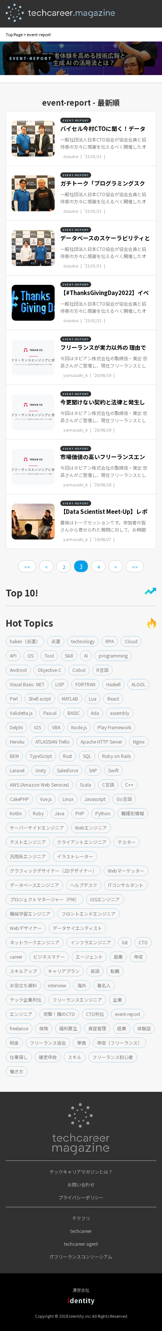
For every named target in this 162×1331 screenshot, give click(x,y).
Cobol (79, 670)
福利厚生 (68, 1028)
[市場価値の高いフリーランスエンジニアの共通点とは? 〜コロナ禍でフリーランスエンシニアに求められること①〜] (33, 465)
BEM (14, 756)
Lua (92, 698)
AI (86, 655)
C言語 (108, 784)
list (125, 942)
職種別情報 (132, 813)
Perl (14, 698)
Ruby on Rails (116, 756)
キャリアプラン (63, 971)
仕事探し (19, 1057)
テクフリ (81, 1218)
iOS (37, 727)
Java (59, 813)
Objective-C (49, 670)
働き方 (16, 1071)
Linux (68, 799)
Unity (40, 770)
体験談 (144, 1028)
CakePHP (19, 799)
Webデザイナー (26, 928)
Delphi (16, 727)
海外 (81, 985)
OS (31, 655)
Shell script (40, 698)
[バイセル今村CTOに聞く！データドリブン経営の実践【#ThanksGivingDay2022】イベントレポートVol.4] (33, 137)
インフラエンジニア (90, 942)
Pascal (50, 713)
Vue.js (46, 799)
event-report (127, 1014)
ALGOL (138, 684)
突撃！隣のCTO (59, 1014)
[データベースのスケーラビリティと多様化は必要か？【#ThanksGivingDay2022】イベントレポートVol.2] (33, 247)
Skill (69, 655)
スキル (74, 1057)
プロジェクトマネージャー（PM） (44, 899)
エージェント (89, 956)
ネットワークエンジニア (35, 942)
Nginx (139, 741)
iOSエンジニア (105, 899)
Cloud (131, 641)
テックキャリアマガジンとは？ (81, 1171)
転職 (114, 971)
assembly (119, 713)
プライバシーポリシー (81, 1197)
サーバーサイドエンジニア (37, 827)
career (16, 956)
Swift (113, 770)
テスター (127, 842)
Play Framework (114, 727)
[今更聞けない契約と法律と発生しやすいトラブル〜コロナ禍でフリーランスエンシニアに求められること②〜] (33, 411)
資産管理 (97, 1028)
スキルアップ (23, 971)
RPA (109, 641)
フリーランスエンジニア (77, 999)
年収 (138, 956)
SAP (93, 770)
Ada (95, 713)
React (113, 698)
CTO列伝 (95, 1014)
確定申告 (48, 1057)
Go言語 (124, 799)
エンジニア (21, 1014)
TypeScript (41, 756)
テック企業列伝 (25, 999)
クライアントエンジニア (82, 842)
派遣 (55, 641)
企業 (117, 999)
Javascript (94, 799)
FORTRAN (85, 684)
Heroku (17, 741)
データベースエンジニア (34, 885)
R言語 (102, 670)
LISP (59, 684)
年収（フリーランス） (119, 1042)
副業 (118, 956)
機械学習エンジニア (30, 913)
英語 (94, 971)
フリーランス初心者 (112, 1057)
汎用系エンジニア (28, 856)
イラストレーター (75, 856)
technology (83, 641)
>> (135, 566)
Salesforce (67, 770)
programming (113, 655)
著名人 (104, 985)
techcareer (81, 1231)
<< (27, 566)
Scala (85, 784)
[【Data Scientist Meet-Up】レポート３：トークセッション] (33, 520)
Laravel (17, 770)
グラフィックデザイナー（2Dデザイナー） (53, 870)
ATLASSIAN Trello (52, 741)
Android (18, 670)
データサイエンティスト (77, 928)
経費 (121, 1028)
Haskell (113, 684)
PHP (79, 813)
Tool (49, 655)
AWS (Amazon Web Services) (39, 784)
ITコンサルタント (126, 885)
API (13, 655)
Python (102, 813)
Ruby (38, 813)
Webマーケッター (126, 870)
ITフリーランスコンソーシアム (81, 1256)
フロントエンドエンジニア (88, 913)
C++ (129, 784)
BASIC (73, 713)
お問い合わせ (81, 1184)
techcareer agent (81, 1243)
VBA (56, 727)
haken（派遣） (25, 641)
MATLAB (70, 698)
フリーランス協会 (48, 1042)
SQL (87, 756)
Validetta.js (21, 713)
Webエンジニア (91, 827)
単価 (81, 1042)
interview (57, 985)
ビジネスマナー (49, 956)
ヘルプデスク (83, 885)
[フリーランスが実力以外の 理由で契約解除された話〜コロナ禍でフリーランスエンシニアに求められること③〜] (33, 356)
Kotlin (16, 813)
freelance (19, 1028)
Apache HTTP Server (101, 741)
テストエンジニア (28, 842)
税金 (14, 1042)
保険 (43, 1028)
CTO (143, 942)
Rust (67, 756)
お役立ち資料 (23, 985)
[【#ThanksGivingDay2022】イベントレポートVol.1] (33, 301)
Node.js (79, 727)
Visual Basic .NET (27, 684)
